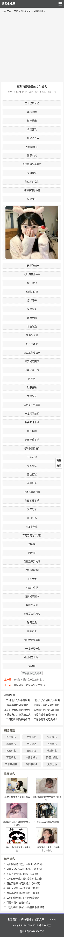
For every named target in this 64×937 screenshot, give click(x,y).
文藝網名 (31, 750)
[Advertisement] (32, 47)
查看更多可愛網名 (31, 673)
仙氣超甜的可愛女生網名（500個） (25, 864)
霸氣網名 (11, 743)
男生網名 (11, 737)
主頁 (16, 11)
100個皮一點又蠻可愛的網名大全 (24, 878)
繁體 (58, 465)
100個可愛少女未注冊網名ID (29, 679)
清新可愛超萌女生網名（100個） (24, 888)
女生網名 (31, 737)
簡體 (58, 460)
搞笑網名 (11, 750)
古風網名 (52, 743)
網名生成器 (8, 3)
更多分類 (52, 764)
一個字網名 (32, 757)
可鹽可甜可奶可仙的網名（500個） (25, 869)
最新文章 (39, 919)
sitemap (52, 919)
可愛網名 (38, 11)
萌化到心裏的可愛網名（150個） (24, 883)
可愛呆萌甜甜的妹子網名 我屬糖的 (26, 907)
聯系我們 (12, 919)
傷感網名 (52, 750)
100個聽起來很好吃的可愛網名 (22, 897)
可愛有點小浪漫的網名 (46, 714)
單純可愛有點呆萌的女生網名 (29, 685)
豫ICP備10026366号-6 (32, 931)
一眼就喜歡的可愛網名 (16, 705)
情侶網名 (52, 737)
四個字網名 (32, 764)
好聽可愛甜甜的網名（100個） (22, 873)
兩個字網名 (52, 757)
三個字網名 (11, 764)
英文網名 (31, 743)
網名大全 (26, 11)
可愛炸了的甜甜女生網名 (47, 700)
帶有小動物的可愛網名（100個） (24, 893)
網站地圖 (26, 919)
